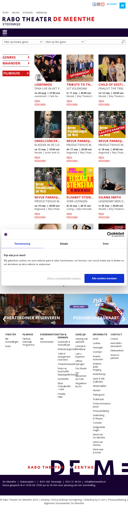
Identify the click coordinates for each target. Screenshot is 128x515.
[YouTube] (102, 4)
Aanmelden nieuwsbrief (116, 344)
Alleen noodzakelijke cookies (64, 278)
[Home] (47, 21)
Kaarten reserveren (98, 358)
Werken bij (41, 12)
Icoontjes (97, 351)
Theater (10, 334)
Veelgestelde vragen (99, 428)
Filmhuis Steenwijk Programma (28, 341)
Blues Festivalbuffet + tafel (64, 386)
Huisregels (98, 347)
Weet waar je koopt (98, 451)
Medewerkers (117, 350)
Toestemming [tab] (22, 243)
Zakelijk (80, 334)
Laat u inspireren (80, 355)
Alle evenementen (47, 340)
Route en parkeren (114, 356)
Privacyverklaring (101, 410)
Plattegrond (98, 394)
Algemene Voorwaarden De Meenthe (64, 503)
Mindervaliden (99, 386)
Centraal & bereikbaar (80, 348)
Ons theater (81, 368)
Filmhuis (11, 73)
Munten (96, 390)
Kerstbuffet (63, 378)
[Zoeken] (123, 41)
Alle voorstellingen (11, 340)
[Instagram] (98, 4)
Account (112, 4)
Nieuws (15, 12)
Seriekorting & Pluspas (98, 417)
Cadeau (96, 343)
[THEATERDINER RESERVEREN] (32, 309)
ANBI (95, 338)
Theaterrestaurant (66, 364)
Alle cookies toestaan (104, 278)
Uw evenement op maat (80, 375)
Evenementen (49, 334)
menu (4, 35)
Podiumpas (98, 399)
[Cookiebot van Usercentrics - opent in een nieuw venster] (109, 234)
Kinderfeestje (99, 374)
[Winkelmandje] (123, 6)
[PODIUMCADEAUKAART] (96, 309)
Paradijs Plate (61, 395)
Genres (9, 57)
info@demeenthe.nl (95, 481)
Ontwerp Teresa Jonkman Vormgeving (61, 499)
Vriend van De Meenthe (99, 436)
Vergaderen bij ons (80, 385)
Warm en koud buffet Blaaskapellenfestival (68, 371)
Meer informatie (40, 102)
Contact (116, 334)
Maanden (11, 63)
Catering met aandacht (81, 340)
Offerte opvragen (79, 362)
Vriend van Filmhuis (98, 443)
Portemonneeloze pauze (101, 405)
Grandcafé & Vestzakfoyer (64, 343)
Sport (5, 12)
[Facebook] (94, 4)
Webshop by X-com (94, 499)
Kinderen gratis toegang (97, 366)
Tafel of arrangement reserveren (64, 356)
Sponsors (28, 12)
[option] (32, 309)
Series (8, 346)
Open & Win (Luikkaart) (99, 380)
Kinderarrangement (67, 349)
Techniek (97, 422)
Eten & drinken (63, 336)
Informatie (100, 334)
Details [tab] (64, 243)
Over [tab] (105, 243)
